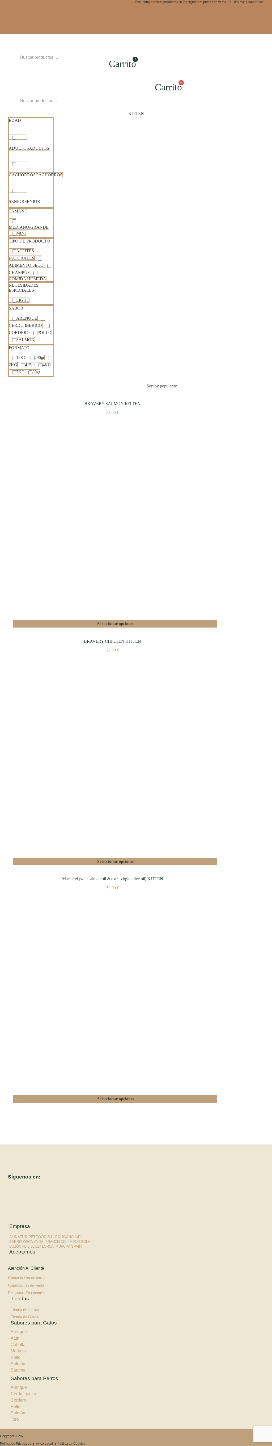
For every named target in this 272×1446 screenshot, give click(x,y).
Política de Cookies (71, 1443)
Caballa (18, 1344)
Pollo (15, 1357)
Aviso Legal (44, 1443)
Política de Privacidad (15, 1443)
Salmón (18, 1363)
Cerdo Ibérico (23, 1393)
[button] (13, 47)
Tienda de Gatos (24, 1317)
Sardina (18, 1370)
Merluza (18, 1351)
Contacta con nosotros (26, 1278)
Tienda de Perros (25, 1309)
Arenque (19, 1332)
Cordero (18, 1400)
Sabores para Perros (34, 1378)
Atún (15, 1338)
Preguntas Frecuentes (26, 1292)
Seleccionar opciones (115, 623)
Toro (15, 1419)
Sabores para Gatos (34, 1323)
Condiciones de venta (26, 1285)
